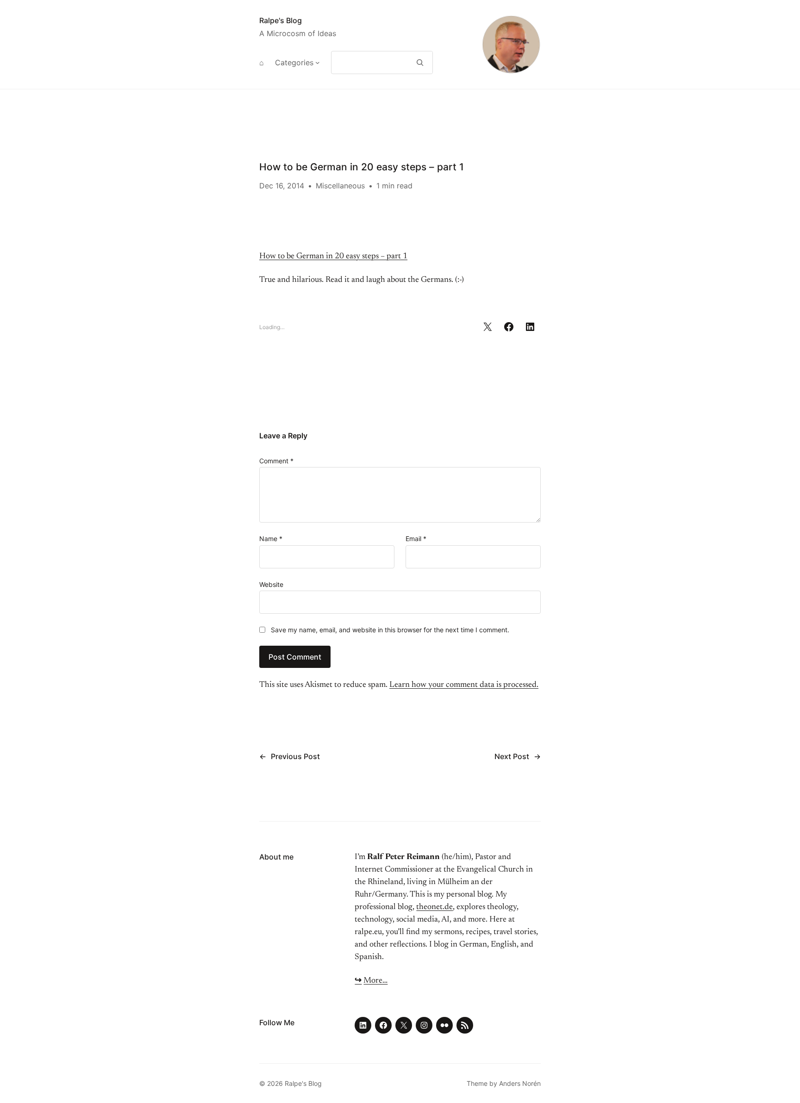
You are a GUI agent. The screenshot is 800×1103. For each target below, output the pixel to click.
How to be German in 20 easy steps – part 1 (333, 256)
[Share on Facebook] (509, 327)
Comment (276, 461)
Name (270, 538)
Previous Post (295, 756)
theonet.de (434, 907)
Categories (294, 62)
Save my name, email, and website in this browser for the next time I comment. (390, 630)
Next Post (511, 756)
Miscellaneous (340, 185)
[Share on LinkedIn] (530, 327)
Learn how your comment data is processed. (463, 685)
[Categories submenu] (317, 62)
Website (271, 584)
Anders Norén (520, 1083)
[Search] (420, 62)
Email (416, 538)
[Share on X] (487, 327)
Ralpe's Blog (280, 20)
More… (375, 981)
